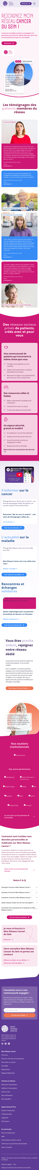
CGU (14, 1164)
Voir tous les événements (13, 625)
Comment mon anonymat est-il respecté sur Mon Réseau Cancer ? (18, 909)
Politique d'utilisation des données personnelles (16, 1167)
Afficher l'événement (10, 619)
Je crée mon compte (18, 1015)
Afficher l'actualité (9, 569)
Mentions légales (6, 1164)
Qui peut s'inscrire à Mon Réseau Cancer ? (15, 892)
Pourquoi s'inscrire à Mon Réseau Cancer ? (16, 887)
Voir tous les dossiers (11, 528)
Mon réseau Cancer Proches (18, 688)
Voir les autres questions (18, 917)
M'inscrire (7, 43)
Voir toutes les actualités (12, 575)
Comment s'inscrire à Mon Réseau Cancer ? (16, 898)
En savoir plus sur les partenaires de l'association (16, 816)
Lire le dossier (8, 522)
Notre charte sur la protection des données (16, 870)
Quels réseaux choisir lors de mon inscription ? (17, 903)
